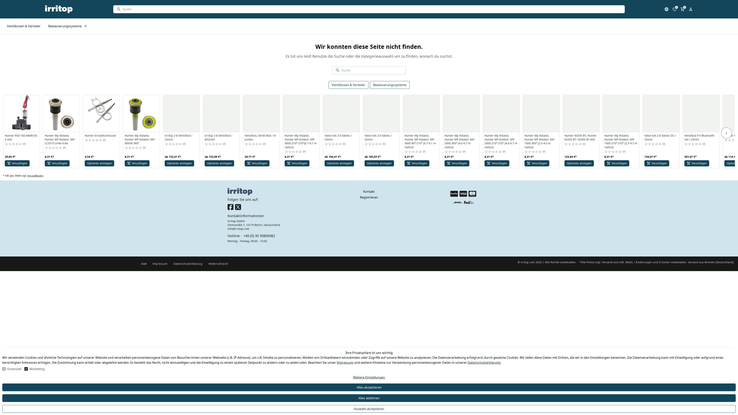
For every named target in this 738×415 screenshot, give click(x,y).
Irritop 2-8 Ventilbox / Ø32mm (218, 137)
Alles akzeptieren (369, 387)
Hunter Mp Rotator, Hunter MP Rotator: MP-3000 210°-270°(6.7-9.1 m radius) (301, 141)
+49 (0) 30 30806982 (259, 235)
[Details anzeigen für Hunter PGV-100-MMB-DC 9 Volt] (21, 113)
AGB (143, 264)
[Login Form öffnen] (691, 9)
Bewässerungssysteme (389, 85)
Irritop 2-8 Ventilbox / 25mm (178, 137)
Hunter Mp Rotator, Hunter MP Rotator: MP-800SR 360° (140, 139)
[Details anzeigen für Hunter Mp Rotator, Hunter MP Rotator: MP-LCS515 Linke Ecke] (61, 113)
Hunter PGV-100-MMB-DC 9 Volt (21, 137)
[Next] (726, 133)
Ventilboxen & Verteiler (348, 85)
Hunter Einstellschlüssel (100, 135)
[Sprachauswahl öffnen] (666, 9)
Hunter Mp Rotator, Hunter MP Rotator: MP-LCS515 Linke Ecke (60, 139)
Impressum (345, 362)
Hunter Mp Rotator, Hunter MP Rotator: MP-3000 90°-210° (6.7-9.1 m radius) (420, 141)
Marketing (37, 369)
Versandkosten (35, 175)
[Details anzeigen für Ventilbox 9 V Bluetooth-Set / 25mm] (701, 113)
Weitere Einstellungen (369, 377)
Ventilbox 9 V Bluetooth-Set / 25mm (699, 137)
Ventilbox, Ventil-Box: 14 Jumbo (260, 137)
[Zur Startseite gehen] (58, 9)
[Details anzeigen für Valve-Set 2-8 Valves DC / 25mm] (661, 113)
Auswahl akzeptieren (369, 409)
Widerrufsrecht (218, 264)
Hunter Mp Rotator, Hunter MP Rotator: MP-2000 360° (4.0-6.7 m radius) (460, 141)
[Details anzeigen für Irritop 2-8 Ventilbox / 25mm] (181, 113)
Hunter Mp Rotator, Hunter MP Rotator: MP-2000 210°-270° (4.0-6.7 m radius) (501, 141)
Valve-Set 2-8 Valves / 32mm (378, 137)
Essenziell (14, 369)
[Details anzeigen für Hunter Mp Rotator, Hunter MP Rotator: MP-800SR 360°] (141, 113)
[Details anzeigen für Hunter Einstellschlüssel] (101, 113)
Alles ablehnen (369, 398)
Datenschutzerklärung (484, 362)
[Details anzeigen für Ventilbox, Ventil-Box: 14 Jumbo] (261, 113)
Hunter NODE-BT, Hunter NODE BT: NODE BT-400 (580, 137)
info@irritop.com (238, 229)
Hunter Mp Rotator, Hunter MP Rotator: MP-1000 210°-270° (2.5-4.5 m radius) (620, 141)
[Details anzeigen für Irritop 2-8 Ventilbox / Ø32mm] (221, 113)
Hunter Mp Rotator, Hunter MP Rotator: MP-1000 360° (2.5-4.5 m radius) (539, 141)
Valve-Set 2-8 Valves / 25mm (338, 137)
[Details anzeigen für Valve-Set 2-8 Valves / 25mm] (341, 113)
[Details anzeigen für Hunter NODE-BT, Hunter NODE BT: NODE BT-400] (581, 113)
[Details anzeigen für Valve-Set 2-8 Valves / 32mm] (381, 113)
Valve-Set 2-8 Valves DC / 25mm (660, 137)
